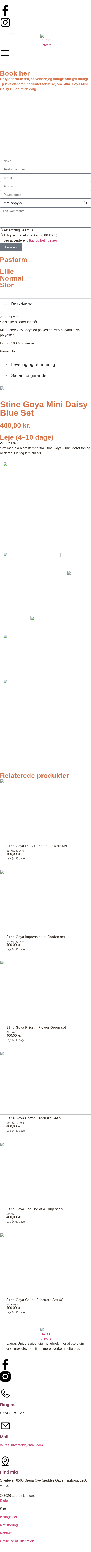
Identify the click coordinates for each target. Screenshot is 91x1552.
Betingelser (8, 1517)
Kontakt (5, 1533)
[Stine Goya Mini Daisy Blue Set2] (32, 581)
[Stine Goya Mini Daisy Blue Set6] (45, 722)
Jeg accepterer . (31, 240)
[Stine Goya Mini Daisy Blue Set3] (77, 581)
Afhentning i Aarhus (18, 230)
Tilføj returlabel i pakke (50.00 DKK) (30, 235)
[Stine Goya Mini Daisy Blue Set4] (13, 644)
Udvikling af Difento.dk (17, 1541)
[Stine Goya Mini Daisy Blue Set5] (59, 644)
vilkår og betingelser (42, 240)
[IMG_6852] (45, 504)
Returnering (9, 1525)
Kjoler (4, 1500)
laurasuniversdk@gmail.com (21, 1445)
